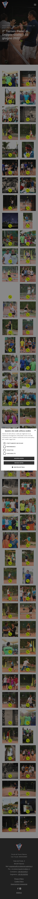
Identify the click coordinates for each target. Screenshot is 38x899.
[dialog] (19, 449)
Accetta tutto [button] (19, 458)
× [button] (35, 430)
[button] (19, 467)
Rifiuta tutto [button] (19, 463)
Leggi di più (12, 439)
